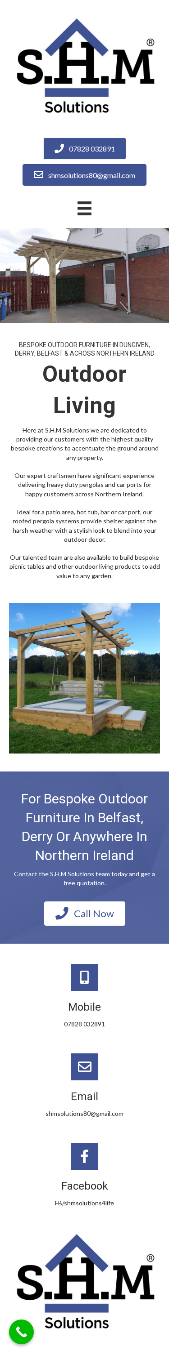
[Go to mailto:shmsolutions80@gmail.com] (84, 1087)
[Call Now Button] (21, 1332)
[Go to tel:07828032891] (84, 997)
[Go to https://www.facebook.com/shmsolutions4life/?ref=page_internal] (84, 1176)
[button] (84, 913)
